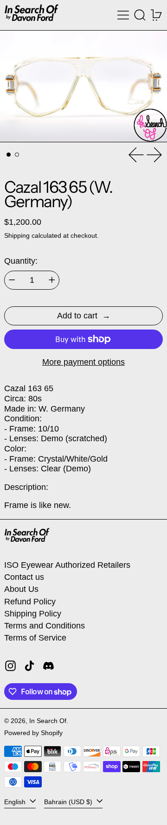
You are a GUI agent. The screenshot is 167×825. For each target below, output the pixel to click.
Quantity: (21, 261)
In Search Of (47, 720)
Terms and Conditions (44, 625)
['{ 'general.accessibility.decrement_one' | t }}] (12, 280)
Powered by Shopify (33, 732)
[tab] (8, 154)
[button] (140, 15)
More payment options (83, 362)
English (15, 802)
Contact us (24, 577)
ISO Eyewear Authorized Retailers (67, 565)
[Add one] (52, 280)
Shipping (17, 235)
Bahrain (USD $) (69, 802)
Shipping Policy (32, 613)
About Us (21, 589)
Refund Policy (30, 601)
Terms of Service (35, 637)
